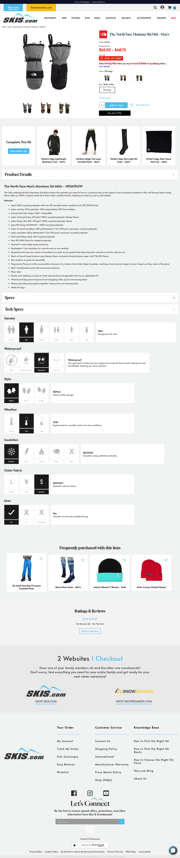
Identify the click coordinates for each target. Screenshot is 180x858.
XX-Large (107, 90)
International (104, 756)
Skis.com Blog (144, 770)
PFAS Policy (131, 851)
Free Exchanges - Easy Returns (90, 2)
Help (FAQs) (103, 780)
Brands (161, 17)
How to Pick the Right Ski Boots (151, 750)
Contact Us (103, 741)
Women (75, 17)
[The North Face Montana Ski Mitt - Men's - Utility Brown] (46, 107)
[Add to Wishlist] (132, 105)
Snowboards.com (41, 7)
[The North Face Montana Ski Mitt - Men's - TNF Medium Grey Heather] (27, 107)
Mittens (42, 27)
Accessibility (145, 851)
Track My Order (68, 748)
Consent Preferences (90, 838)
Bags (97, 17)
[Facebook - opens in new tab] (74, 793)
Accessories (144, 17)
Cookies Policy (51, 851)
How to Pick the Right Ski (151, 741)
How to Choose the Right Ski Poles (154, 761)
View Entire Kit (142, 104)
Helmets (126, 17)
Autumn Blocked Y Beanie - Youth (110, 587)
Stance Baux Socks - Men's (68, 587)
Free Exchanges (68, 756)
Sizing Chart (104, 97)
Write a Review (89, 631)
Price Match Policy (108, 772)
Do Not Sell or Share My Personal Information (82, 851)
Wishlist (63, 772)
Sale (173, 17)
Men (64, 17)
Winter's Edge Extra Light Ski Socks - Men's (123, 160)
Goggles (111, 17)
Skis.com (13, 7)
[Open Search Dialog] (155, 7)
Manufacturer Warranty (112, 764)
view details (104, 66)
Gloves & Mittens (31, 27)
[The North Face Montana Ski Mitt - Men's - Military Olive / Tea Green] (64, 107)
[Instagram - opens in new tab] (90, 793)
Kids (87, 17)
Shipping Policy (106, 748)
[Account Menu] (162, 7)
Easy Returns (66, 764)
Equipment (50, 17)
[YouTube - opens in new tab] (106, 793)
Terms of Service (115, 851)
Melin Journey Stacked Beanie (151, 587)
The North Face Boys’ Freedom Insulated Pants (26, 587)
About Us (140, 778)
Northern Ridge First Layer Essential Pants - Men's (88, 160)
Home (4, 27)
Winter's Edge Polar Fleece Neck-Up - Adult (158, 160)
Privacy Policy (35, 851)
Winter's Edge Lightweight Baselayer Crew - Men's (53, 160)
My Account (65, 741)
